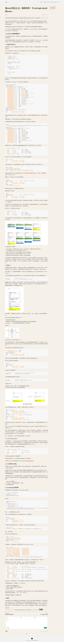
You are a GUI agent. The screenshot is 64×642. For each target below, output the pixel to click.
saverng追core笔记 (44, 614)
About (45, 2)
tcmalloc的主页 (30, 460)
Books (48, 2)
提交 (45, 627)
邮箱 (21, 617)
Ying (6, 2)
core (6, 14)
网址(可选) (35, 617)
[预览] (8, 627)
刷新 (26, 633)
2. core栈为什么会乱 (52, 7)
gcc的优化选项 (10, 458)
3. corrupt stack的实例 (52, 8)
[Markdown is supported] (7, 627)
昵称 (7, 617)
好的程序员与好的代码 (9, 614)
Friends (55, 2)
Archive (41, 2)
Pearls (51, 2)
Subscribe (7, 607)
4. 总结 (50, 9)
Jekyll (33, 640)
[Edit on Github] (12, 11)
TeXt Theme (36, 640)
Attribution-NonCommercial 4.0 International (23, 609)
